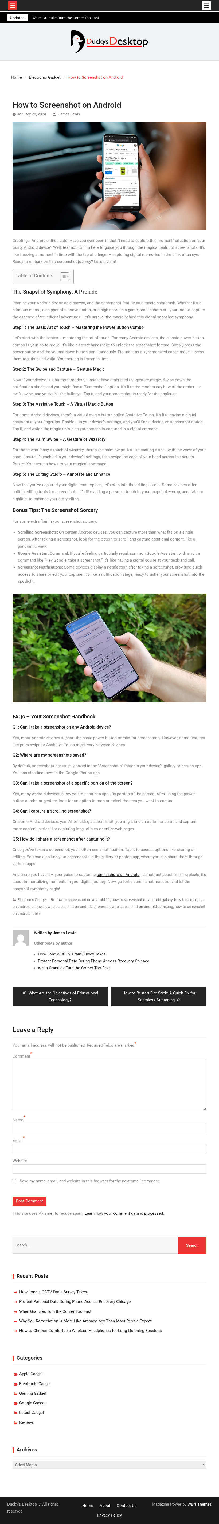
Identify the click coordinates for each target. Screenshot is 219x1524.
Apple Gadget (31, 1373)
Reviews (26, 1422)
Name (18, 1120)
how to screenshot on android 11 (83, 900)
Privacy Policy (109, 1515)
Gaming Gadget (32, 1393)
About (105, 1505)
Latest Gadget (31, 1412)
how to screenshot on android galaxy (142, 900)
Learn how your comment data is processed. (124, 1213)
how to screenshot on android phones (74, 907)
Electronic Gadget (32, 900)
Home (87, 1505)
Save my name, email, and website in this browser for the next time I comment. (90, 1181)
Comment (21, 1056)
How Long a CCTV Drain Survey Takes (72, 954)
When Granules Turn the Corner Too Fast (74, 968)
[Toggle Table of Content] (62, 276)
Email (18, 1140)
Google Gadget (32, 1403)
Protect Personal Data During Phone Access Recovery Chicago (94, 961)
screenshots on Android (118, 874)
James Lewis (69, 114)
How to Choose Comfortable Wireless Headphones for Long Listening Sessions (90, 1330)
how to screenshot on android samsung (140, 907)
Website (20, 1160)
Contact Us (127, 1505)
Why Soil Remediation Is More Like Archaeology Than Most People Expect (85, 1321)
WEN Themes (199, 1504)
